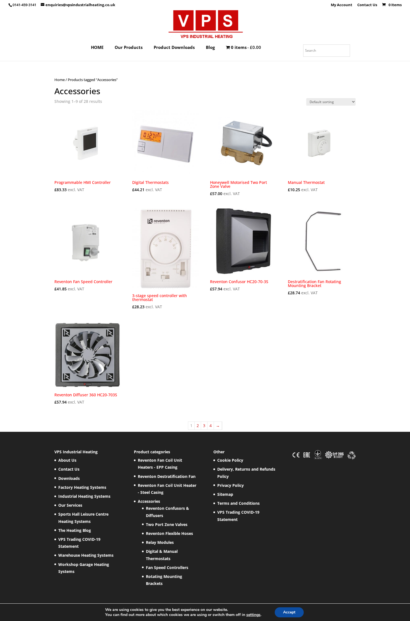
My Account (341, 5)
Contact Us (367, 5)
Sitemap (225, 494)
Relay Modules (160, 542)
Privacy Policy (230, 485)
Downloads (69, 478)
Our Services (70, 505)
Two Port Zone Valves (166, 524)
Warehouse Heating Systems (86, 555)
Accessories (149, 501)
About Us (67, 460)
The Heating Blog (74, 530)
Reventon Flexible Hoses (169, 533)
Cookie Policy (230, 460)
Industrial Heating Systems (84, 496)
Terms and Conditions (238, 503)
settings (253, 614)
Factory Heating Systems (82, 487)
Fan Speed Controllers (167, 567)
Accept (289, 612)
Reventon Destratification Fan (167, 476)
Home (59, 79)
